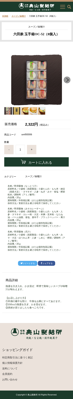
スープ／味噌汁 (19, 16)
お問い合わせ (9, 379)
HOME (5, 16)
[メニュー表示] (62, 7)
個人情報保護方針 (12, 362)
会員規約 (7, 373)
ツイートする (29, 263)
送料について (9, 368)
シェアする (47, 263)
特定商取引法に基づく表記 (17, 357)
